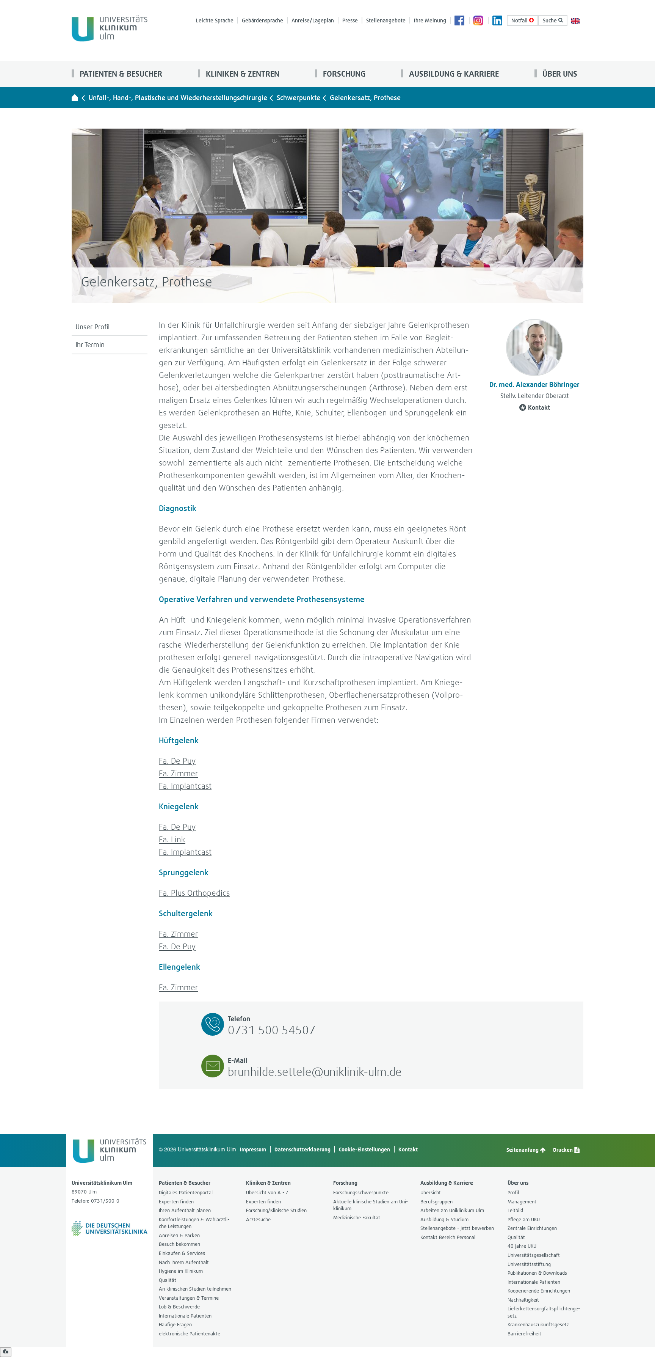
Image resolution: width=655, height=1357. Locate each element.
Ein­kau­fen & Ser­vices (182, 1253)
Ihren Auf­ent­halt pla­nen (185, 1210)
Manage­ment (522, 1201)
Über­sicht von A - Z (267, 1192)
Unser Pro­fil (92, 327)
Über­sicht (430, 1192)
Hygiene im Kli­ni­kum (181, 1271)
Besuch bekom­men (179, 1244)
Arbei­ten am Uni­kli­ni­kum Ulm (452, 1210)
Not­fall (520, 20)
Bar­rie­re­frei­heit (524, 1334)
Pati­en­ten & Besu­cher (120, 74)
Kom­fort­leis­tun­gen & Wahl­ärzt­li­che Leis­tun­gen (194, 1223)
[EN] (575, 20)
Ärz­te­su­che (258, 1219)
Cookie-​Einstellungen (364, 1149)
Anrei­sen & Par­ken (179, 1235)
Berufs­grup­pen (436, 1201)
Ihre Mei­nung (430, 20)
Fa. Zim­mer (178, 773)
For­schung (343, 74)
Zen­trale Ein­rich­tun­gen (532, 1228)
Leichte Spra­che (214, 20)
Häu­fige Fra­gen (175, 1324)
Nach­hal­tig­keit (523, 1300)
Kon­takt (539, 407)
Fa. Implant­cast (185, 786)
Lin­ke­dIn (498, 21)
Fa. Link (172, 839)
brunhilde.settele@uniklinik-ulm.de (315, 1072)
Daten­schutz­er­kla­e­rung (302, 1149)
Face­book (460, 21)
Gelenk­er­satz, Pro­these (365, 98)
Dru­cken (563, 1149)
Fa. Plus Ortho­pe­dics (194, 893)
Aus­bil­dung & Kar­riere (453, 74)
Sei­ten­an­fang (523, 1149)
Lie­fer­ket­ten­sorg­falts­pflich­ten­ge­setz (544, 1312)
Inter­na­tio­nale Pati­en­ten (185, 1316)
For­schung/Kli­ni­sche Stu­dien (276, 1210)
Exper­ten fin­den (176, 1201)
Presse (350, 20)
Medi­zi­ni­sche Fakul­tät (356, 1217)
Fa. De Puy (177, 761)
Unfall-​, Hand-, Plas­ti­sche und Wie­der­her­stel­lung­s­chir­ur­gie (178, 98)
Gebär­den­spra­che (262, 20)
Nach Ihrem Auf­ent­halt (184, 1262)
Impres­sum (253, 1149)
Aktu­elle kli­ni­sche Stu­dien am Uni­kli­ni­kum (370, 1205)
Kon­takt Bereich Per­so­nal (447, 1237)
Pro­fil (513, 1192)
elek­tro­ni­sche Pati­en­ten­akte (189, 1334)
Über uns (559, 74)
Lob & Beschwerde (179, 1307)
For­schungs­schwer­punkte (361, 1192)
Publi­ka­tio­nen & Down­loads (537, 1273)
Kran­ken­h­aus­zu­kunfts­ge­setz (538, 1324)
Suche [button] (550, 20)
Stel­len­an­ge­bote (386, 20)
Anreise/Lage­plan (312, 20)
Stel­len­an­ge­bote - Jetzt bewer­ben (457, 1228)
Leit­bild (515, 1210)
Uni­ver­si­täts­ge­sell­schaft (534, 1255)
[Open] (5, 1352)
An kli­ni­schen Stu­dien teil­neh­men (195, 1289)
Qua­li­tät (167, 1280)
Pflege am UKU (524, 1219)
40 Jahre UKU (522, 1246)
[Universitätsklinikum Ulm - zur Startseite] (75, 97)
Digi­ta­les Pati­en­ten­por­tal (186, 1192)
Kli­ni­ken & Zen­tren (241, 74)
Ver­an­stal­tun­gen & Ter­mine (189, 1298)
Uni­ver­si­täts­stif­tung (529, 1264)
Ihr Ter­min (90, 345)
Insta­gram (479, 21)
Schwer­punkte (298, 98)
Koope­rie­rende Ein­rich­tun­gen (539, 1291)
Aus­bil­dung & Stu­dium (444, 1219)
